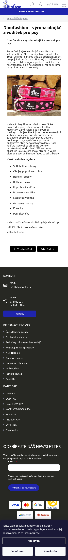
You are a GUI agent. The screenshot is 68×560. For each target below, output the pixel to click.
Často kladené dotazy (17, 331)
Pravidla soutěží (14, 373)
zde (37, 532)
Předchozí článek (24, 249)
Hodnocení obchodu (16, 363)
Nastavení (34, 540)
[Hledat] (32, 4)
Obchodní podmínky (16, 337)
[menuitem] (9, 393)
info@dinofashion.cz (20, 287)
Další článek (46, 249)
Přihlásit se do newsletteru (24, 487)
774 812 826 (17, 303)
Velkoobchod (12, 368)
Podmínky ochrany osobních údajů (23, 342)
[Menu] (64, 4)
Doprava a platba (14, 357)
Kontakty (10, 378)
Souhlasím (50, 551)
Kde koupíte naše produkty (20, 347)
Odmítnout (18, 551)
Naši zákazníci (13, 352)
